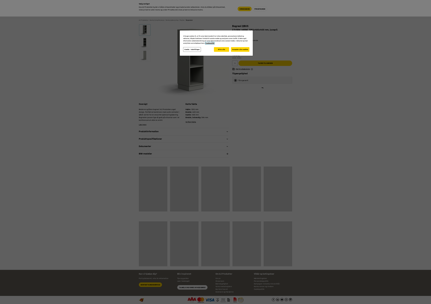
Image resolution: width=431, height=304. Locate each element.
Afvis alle (221, 49)
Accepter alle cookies (240, 49)
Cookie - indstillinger (192, 49)
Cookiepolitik (210, 43)
